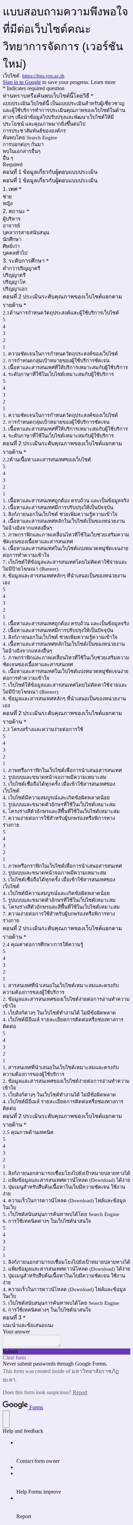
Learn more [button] (103, 82)
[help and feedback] (6, 1419)
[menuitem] (73, 1452)
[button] (66, 1351)
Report (80, 1392)
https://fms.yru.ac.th (43, 76)
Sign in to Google (22, 82)
